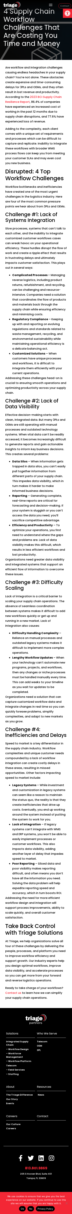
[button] (67, 13)
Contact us (13, 993)
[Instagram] (51, 1158)
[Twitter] (31, 1158)
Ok (22, 1208)
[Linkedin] (41, 1158)
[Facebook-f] (20, 1158)
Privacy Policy (45, 1208)
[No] (66, 1202)
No (31, 1208)
